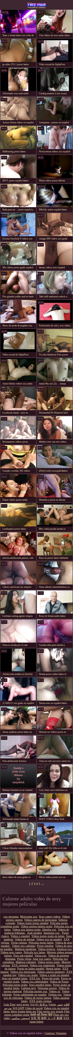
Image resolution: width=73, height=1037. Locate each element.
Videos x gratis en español (54, 975)
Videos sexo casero (11, 952)
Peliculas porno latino (41, 942)
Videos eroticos (46, 949)
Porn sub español (23, 955)
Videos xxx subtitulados (34, 981)
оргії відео (22, 1004)
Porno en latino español (30, 968)
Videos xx (54, 991)
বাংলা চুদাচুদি (18, 1008)
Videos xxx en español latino (36, 5)
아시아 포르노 (39, 1004)
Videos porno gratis (49, 962)
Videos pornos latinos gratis (36, 926)
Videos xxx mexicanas (22, 971)
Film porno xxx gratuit (50, 1011)
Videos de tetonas (25, 939)
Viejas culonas (19, 942)
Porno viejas (24, 958)
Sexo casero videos (49, 916)
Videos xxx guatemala (42, 965)
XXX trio (34, 978)
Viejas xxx (40, 955)
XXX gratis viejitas (40, 1001)
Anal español (34, 932)
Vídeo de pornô (34, 1008)
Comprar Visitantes (56, 1033)
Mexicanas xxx (28, 916)
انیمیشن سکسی (20, 1018)
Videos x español (20, 936)
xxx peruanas (10, 916)
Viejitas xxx (55, 994)
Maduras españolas (25, 949)
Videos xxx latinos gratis (26, 929)
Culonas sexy (28, 988)
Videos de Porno (59, 981)
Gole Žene (10, 1004)
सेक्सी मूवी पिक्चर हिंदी (41, 1014)
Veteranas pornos (47, 988)
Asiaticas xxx (64, 949)
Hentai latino (53, 968)
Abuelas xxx (49, 929)
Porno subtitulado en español (29, 994)
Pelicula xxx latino (34, 952)
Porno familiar (45, 945)
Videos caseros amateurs (51, 971)
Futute (52, 1004)
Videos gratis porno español (32, 923)
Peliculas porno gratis (15, 984)
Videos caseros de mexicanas (40, 919)
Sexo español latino (40, 984)
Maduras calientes (26, 962)
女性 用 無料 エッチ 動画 (46, 1018)
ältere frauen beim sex (23, 1011)
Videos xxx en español (49, 939)
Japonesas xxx (51, 932)
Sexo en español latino (15, 978)
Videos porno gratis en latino (47, 936)
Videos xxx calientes (23, 945)
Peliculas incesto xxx (35, 991)
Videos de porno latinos (37, 997)
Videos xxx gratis (28, 975)
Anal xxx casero (42, 958)
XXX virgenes (20, 965)
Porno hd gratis (50, 978)
